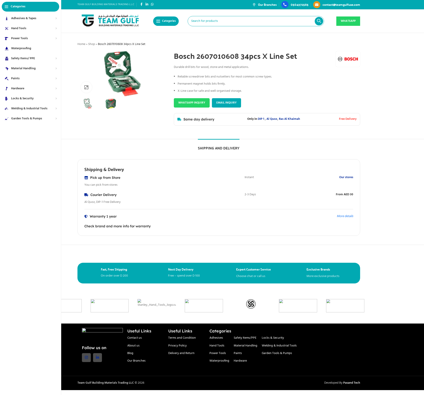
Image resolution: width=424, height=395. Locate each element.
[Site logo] (110, 21)
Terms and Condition (182, 337)
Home (81, 44)
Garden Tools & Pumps (277, 353)
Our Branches (136, 360)
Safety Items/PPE (245, 337)
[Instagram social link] (86, 357)
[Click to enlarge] (86, 87)
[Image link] (102, 334)
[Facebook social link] (141, 4)
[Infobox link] (265, 4)
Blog (130, 353)
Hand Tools (216, 345)
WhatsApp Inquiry (191, 102)
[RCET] (242, 306)
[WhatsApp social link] (152, 4)
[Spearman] (148, 306)
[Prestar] (289, 306)
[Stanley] (100, 306)
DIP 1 (261, 119)
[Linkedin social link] (147, 4)
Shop (91, 44)
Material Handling (245, 345)
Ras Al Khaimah (289, 119)
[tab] (218, 146)
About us (133, 345)
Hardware (240, 360)
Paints (238, 353)
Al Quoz (271, 119)
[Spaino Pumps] (195, 304)
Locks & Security (273, 337)
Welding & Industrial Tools (279, 345)
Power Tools (217, 353)
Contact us (134, 337)
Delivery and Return (181, 353)
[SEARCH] (319, 21)
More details (345, 216)
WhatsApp (348, 21)
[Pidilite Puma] (336, 306)
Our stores (346, 177)
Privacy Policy (177, 345)
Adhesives (216, 337)
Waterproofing (219, 360)
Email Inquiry (226, 102)
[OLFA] (383, 306)
